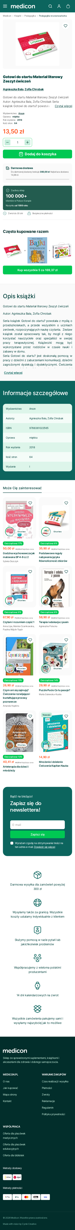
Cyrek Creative (29, 1224)
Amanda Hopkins (11, 705)
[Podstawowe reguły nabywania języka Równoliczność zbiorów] (55, 518)
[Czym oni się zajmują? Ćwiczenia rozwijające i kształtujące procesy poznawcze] (19, 657)
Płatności (47, 1087)
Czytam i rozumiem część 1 (18, 622)
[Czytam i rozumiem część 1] (19, 586)
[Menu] (5, 6)
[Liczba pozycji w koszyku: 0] (68, 6)
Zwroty (46, 1094)
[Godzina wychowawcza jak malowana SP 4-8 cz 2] (19, 520)
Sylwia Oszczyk (10, 561)
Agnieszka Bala (13, 89)
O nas (6, 1081)
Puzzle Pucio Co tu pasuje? (54, 690)
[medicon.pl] (27, 6)
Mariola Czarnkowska (23, 626)
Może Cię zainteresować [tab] (22, 488)
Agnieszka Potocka (48, 626)
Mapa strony (10, 1094)
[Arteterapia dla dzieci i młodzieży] (19, 732)
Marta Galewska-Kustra (50, 694)
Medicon (7, 15)
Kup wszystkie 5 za (37, 270)
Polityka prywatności (53, 1114)
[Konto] (59, 6)
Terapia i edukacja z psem (54, 622)
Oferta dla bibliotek (13, 1155)
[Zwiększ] (27, 142)
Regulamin (48, 1107)
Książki (17, 15)
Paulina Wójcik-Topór (13, 629)
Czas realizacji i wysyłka (55, 1081)
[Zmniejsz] (7, 142)
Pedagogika (30, 15)
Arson (21, 113)
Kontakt (7, 1101)
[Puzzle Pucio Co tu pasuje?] (55, 655)
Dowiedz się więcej (44, 846)
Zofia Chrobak (34, 89)
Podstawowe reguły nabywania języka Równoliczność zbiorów (53, 557)
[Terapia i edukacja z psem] (55, 588)
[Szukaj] (50, 6)
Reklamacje (48, 1101)
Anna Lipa (7, 626)
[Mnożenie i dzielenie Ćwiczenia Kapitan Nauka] (55, 733)
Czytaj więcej (63, 106)
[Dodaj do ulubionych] (65, 25)
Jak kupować (10, 1087)
